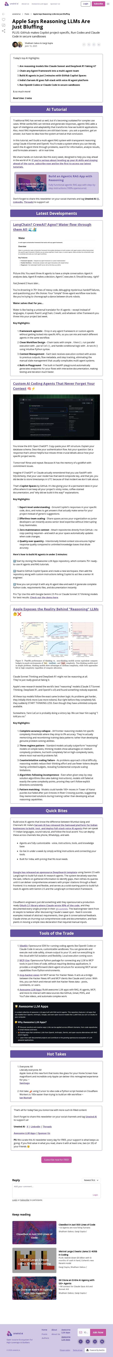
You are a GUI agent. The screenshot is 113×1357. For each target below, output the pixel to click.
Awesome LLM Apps (30, 989)
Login (85, 4)
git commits (62, 908)
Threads (28, 202)
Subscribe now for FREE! (56, 1159)
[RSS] (102, 1342)
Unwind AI (91, 1116)
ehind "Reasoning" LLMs (79, 609)
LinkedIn (18, 202)
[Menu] (108, 3)
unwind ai (16, 14)
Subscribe (98, 4)
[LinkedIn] (88, 1342)
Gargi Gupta (47, 43)
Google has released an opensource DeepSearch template (45, 872)
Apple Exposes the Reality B (36, 609)
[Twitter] (81, 1342)
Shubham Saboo (32, 43)
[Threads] (95, 1342)
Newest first (89, 1180)
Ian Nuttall (26, 1097)
